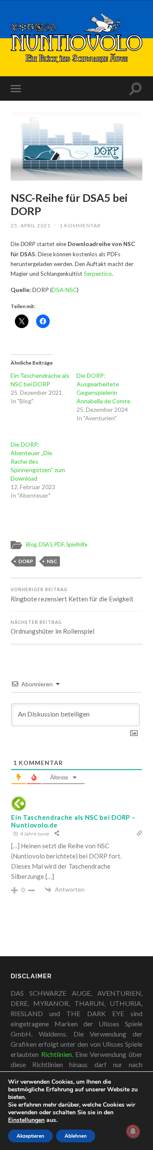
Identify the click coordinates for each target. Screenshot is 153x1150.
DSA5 (45, 544)
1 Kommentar (80, 225)
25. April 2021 (31, 225)
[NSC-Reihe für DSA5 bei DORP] (76, 146)
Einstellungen (26, 1120)
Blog (31, 544)
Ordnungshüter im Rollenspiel (52, 627)
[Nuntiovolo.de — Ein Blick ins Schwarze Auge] (76, 37)
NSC (52, 561)
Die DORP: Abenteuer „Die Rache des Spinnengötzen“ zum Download (38, 461)
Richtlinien (56, 1054)
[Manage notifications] (133, 1131)
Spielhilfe (77, 544)
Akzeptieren (30, 1136)
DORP (25, 561)
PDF (59, 544)
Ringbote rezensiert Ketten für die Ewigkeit (72, 595)
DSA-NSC (64, 289)
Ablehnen (76, 1136)
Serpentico (98, 273)
